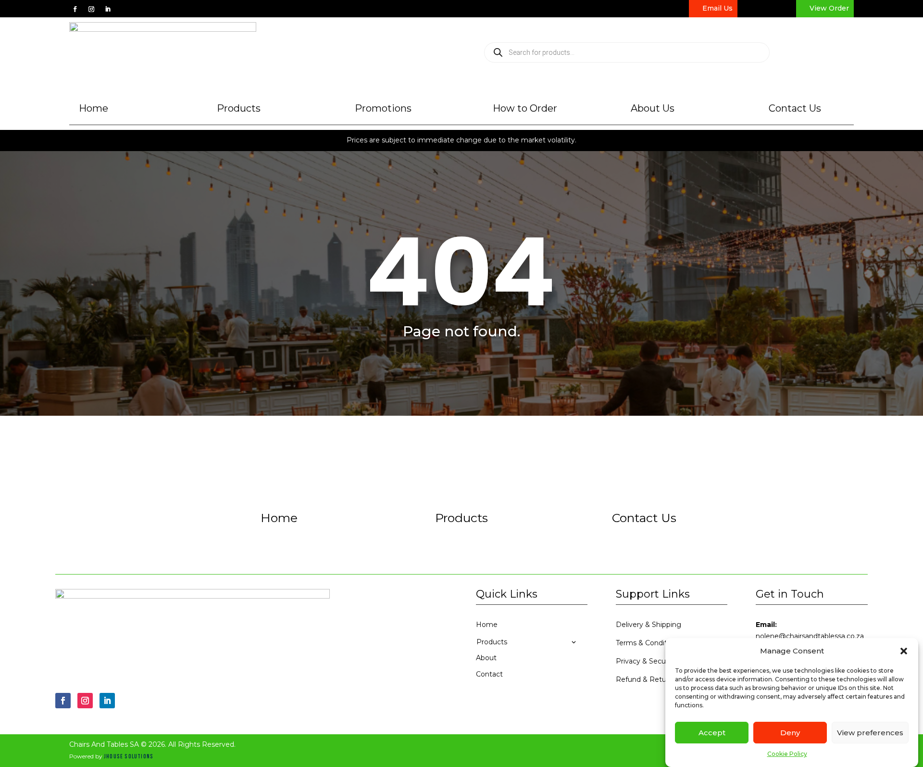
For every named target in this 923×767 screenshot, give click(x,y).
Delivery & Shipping (648, 624)
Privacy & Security (646, 661)
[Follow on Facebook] (75, 9)
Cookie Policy (787, 753)
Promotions (383, 108)
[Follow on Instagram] (91, 9)
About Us (652, 108)
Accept (711, 732)
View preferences (870, 732)
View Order (829, 8)
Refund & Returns (646, 679)
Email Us (717, 8)
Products (239, 108)
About (486, 657)
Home (93, 108)
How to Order (525, 108)
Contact (489, 674)
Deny (790, 732)
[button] (904, 651)
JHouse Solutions (128, 756)
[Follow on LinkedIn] (107, 9)
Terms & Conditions (648, 643)
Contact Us (795, 108)
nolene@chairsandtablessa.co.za (810, 636)
